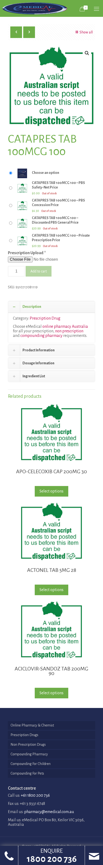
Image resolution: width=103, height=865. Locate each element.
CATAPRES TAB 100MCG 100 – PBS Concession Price (58, 202)
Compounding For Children (31, 764)
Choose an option (45, 173)
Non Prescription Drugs (28, 744)
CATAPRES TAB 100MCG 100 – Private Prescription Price (61, 238)
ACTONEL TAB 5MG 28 (51, 570)
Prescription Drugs (24, 735)
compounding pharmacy (41, 336)
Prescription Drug (45, 318)
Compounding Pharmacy (29, 754)
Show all (86, 32)
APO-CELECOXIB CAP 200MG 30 (51, 471)
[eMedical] (34, 8)
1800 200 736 (52, 859)
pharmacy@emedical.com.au (49, 812)
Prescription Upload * (27, 253)
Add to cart (38, 271)
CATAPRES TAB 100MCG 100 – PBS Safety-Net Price (58, 185)
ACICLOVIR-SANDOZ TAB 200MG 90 (51, 671)
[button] (87, 53)
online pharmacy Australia (65, 326)
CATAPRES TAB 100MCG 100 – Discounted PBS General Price (55, 220)
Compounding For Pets (27, 773)
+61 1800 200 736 (35, 795)
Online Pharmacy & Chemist (32, 725)
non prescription (69, 331)
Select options (51, 491)
